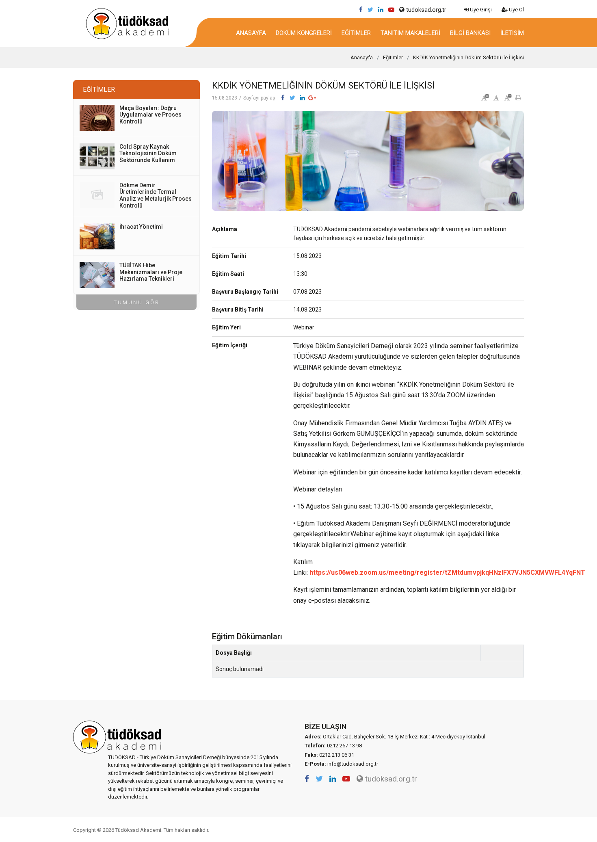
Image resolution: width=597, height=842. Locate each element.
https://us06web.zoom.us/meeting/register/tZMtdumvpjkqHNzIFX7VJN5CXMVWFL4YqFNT (447, 572)
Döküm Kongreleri (304, 33)
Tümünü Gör (137, 302)
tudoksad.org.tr (425, 9)
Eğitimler (356, 33)
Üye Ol (516, 9)
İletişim (512, 33)
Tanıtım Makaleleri (410, 33)
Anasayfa (251, 33)
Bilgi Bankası (470, 33)
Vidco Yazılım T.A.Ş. (509, 829)
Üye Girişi (480, 9)
